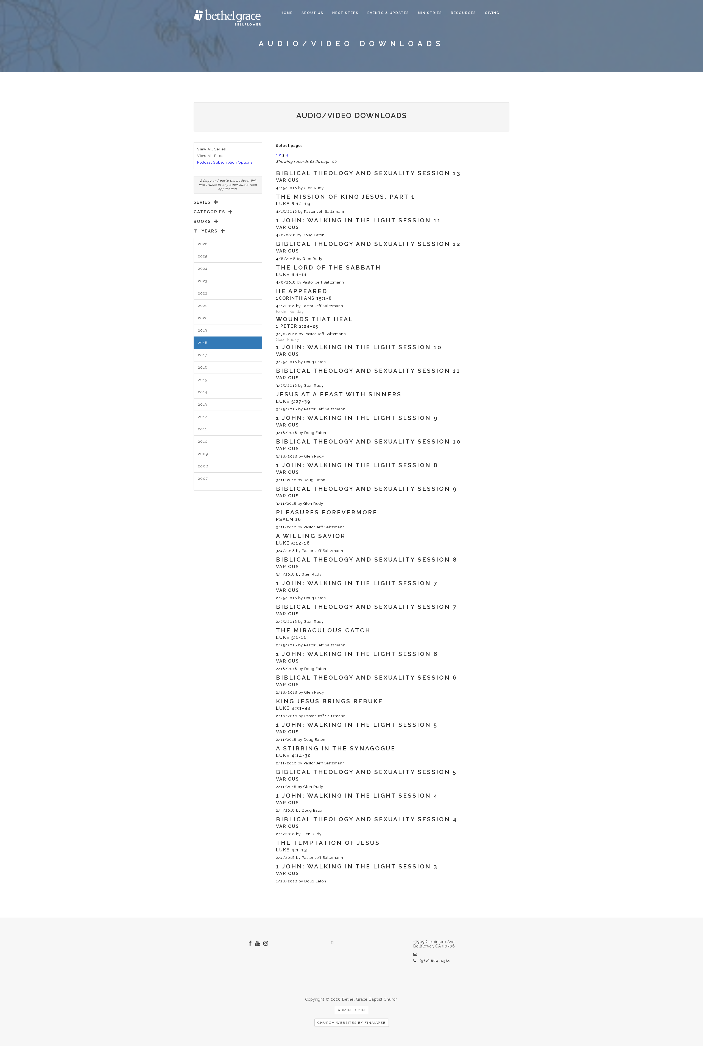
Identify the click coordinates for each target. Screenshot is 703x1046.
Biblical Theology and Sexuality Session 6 (366, 677)
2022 (202, 293)
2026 (203, 244)
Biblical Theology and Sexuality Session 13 (368, 173)
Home (287, 13)
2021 (202, 306)
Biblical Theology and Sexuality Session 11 (368, 370)
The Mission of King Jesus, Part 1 (345, 196)
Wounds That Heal (314, 319)
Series (202, 202)
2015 (202, 380)
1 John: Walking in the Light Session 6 (357, 653)
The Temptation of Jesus (328, 842)
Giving (492, 13)
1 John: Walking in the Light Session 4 (357, 795)
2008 (203, 466)
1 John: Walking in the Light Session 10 (359, 347)
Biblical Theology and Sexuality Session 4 (366, 819)
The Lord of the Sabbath (328, 267)
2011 (202, 429)
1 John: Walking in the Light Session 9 (357, 417)
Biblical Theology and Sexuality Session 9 (366, 488)
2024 (203, 269)
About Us (312, 13)
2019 (202, 330)
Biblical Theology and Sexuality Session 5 (366, 772)
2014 (202, 392)
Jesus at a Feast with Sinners (339, 394)
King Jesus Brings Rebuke (329, 701)
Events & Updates (388, 13)
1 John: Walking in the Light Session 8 (357, 465)
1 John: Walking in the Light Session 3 (357, 866)
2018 (203, 343)
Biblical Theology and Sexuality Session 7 (366, 606)
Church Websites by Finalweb (351, 1023)
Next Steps (345, 13)
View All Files (210, 156)
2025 (202, 256)
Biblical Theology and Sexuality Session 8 (366, 559)
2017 (202, 355)
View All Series (211, 149)
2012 (202, 417)
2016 (203, 367)
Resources (463, 13)
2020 (203, 318)
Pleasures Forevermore (327, 512)
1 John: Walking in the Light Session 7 (357, 583)
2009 (203, 454)
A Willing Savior (311, 535)
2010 (203, 441)
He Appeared (302, 291)
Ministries (430, 13)
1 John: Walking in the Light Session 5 (357, 724)
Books (202, 221)
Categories (209, 211)
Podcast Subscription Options (225, 162)
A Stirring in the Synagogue (336, 748)
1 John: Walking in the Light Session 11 (358, 220)
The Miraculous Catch (323, 630)
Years (209, 231)
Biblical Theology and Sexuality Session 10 (368, 441)
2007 (203, 478)
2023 (202, 281)
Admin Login (351, 1010)
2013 (202, 404)
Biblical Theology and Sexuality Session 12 (368, 243)
